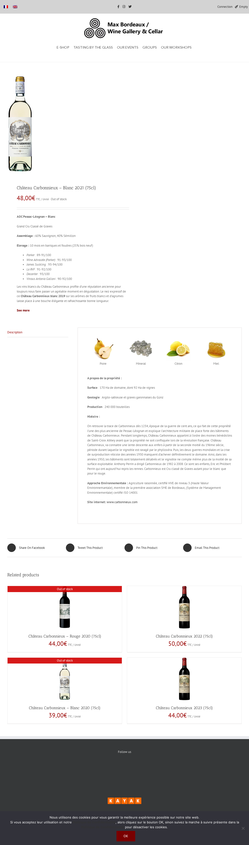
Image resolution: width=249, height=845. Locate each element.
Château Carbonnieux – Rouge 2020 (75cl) (64, 636)
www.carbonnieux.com (122, 502)
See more (23, 310)
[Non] (242, 828)
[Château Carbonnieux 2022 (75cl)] (184, 607)
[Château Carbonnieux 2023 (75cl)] (184, 679)
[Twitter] (124, 768)
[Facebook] (110, 768)
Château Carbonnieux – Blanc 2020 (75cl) (64, 708)
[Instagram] (139, 768)
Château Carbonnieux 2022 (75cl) (184, 636)
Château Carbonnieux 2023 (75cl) (184, 708)
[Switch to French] (5, 7)
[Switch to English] (15, 7)
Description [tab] (14, 332)
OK (126, 836)
